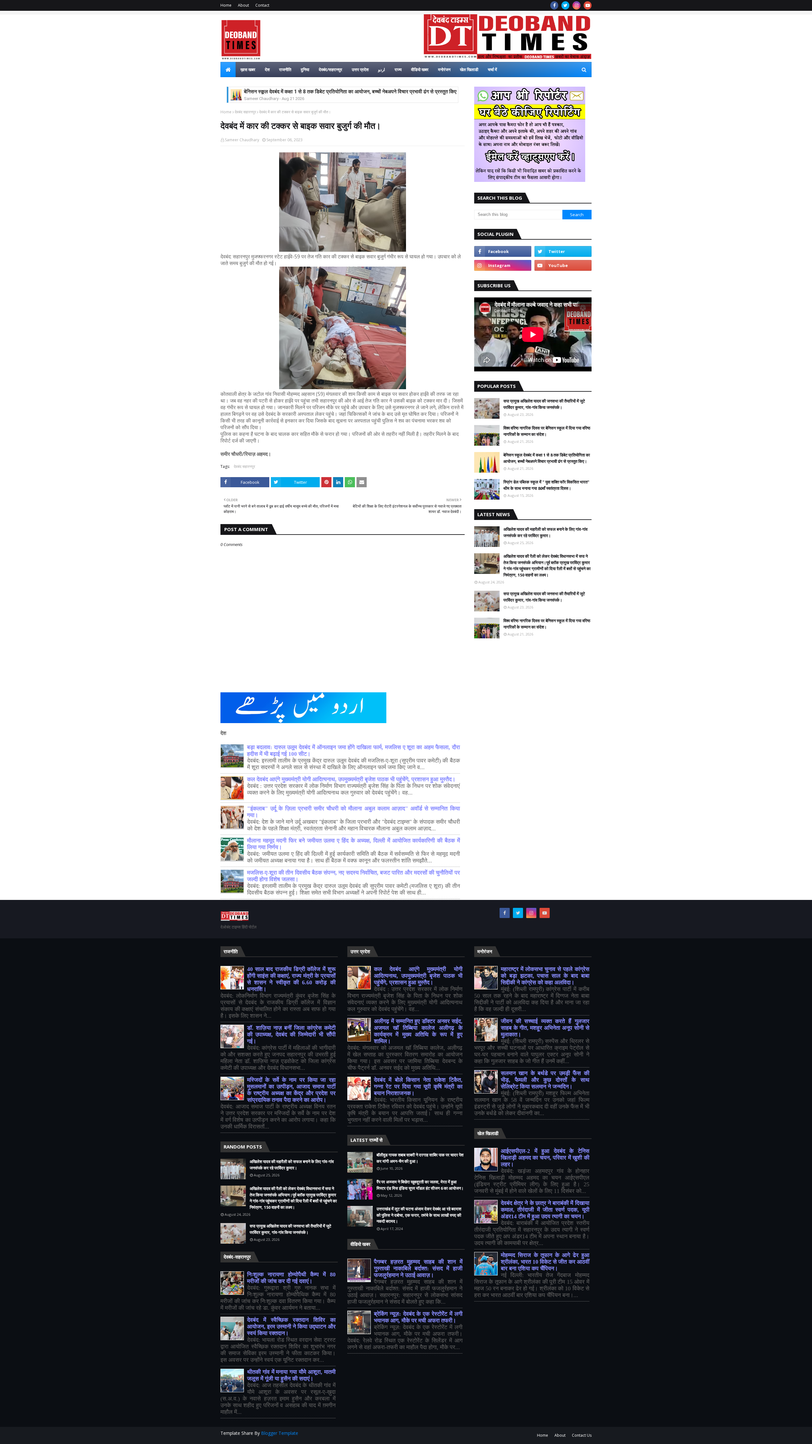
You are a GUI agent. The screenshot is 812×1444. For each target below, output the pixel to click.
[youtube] (588, 5)
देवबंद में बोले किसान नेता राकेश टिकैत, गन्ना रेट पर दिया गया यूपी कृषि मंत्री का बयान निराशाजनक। (418, 1086)
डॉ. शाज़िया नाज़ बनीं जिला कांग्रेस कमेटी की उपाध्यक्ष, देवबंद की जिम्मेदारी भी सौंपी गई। (291, 1034)
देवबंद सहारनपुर (245, 112)
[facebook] (554, 5)
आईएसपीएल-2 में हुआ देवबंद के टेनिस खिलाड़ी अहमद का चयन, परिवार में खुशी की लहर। (545, 1158)
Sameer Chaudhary (242, 140)
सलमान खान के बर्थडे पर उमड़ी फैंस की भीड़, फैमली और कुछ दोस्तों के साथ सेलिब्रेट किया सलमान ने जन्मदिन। (545, 1080)
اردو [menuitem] (381, 69)
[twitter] (565, 5)
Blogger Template (279, 1433)
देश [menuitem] (267, 69)
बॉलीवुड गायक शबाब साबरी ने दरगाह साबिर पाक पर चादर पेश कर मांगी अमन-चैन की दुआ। (420, 1158)
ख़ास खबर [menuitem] (247, 69)
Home (226, 5)
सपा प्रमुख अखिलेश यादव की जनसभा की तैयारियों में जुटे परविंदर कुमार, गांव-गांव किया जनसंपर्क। (544, 404)
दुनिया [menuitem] (305, 69)
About (243, 5)
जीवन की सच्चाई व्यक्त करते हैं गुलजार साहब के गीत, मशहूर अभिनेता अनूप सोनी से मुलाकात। (545, 1028)
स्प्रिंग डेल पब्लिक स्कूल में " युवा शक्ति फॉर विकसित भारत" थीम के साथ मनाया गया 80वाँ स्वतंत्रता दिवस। (546, 485)
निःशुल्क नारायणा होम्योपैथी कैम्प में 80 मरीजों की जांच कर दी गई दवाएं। (291, 1277)
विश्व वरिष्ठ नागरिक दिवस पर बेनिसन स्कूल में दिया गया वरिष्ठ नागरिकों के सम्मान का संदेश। (546, 431)
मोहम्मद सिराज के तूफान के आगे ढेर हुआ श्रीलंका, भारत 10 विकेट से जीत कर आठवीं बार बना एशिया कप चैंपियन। (545, 1262)
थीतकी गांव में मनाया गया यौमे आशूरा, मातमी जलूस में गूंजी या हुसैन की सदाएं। (291, 1375)
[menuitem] (228, 69)
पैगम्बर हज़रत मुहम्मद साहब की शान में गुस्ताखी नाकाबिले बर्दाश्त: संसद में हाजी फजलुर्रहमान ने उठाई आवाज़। (418, 1268)
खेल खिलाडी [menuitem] (469, 69)
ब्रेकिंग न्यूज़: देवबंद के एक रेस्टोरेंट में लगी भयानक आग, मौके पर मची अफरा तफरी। (418, 1317)
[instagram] (576, 5)
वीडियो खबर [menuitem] (420, 69)
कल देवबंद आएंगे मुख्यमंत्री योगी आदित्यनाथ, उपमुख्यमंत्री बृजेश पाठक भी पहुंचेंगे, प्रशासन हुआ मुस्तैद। (351, 779)
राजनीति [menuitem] (285, 69)
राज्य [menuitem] (398, 69)
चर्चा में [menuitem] (492, 69)
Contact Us (582, 1435)
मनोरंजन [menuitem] (444, 69)
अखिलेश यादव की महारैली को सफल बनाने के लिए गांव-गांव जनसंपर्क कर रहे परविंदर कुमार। (545, 532)
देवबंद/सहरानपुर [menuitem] (330, 69)
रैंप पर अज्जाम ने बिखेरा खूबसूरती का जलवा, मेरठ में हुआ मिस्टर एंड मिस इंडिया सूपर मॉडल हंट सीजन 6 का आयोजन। (420, 1185)
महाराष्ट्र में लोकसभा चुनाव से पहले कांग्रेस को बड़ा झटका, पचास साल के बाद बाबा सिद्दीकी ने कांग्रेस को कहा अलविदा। (545, 976)
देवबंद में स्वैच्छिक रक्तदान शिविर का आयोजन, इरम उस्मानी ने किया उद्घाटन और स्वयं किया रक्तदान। (291, 1326)
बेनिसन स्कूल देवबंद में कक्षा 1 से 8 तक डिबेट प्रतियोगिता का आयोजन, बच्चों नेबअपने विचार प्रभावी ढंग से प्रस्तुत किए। (352, 92)
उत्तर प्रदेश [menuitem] (360, 69)
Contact (262, 5)
